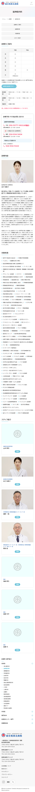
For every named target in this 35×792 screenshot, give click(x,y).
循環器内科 (7, 671)
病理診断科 (7, 701)
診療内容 (17, 29)
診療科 (10, 19)
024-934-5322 (12, 146)
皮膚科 (5, 692)
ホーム (3, 19)
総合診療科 (7, 685)
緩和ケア (6, 705)
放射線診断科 (7, 696)
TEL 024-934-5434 (8, 761)
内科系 (3, 663)
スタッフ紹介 (17, 38)
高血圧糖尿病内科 (8, 682)
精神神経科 (7, 694)
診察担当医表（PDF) (8, 86)
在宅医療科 (7, 703)
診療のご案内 (17, 24)
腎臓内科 (6, 680)
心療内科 (6, 689)
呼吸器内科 (7, 673)
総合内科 (6, 678)
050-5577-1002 (19, 125)
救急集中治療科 (8, 708)
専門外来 (4, 715)
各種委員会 (5, 723)
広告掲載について (6, 766)
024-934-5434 (15, 134)
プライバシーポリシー (7, 774)
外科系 (3, 711)
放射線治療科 (7, 698)
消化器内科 (7, 666)
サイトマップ (5, 777)
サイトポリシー (5, 771)
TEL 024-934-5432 (8, 754)
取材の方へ (4, 768)
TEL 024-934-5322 (8, 746)
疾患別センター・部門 (7, 719)
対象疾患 (17, 33)
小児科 (5, 687)
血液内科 (6, 675)
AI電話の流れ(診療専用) (14, 131)
